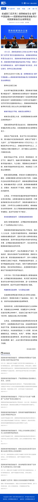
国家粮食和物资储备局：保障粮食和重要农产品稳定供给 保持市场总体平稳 (18, 358)
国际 (34, 9)
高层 (18, 9)
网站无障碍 (33, 3)
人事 (28, 9)
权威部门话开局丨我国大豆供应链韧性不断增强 (17, 480)
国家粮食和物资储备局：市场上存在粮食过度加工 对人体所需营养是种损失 (18, 431)
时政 (23, 9)
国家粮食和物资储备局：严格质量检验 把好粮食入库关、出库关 (18, 379)
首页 (3, 8)
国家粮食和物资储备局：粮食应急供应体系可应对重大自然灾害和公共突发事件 (18, 450)
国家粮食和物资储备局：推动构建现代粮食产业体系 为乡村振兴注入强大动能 (18, 465)
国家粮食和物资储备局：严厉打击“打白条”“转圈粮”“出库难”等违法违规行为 (18, 397)
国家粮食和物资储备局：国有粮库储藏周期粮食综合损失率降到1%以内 (18, 413)
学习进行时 (11, 9)
